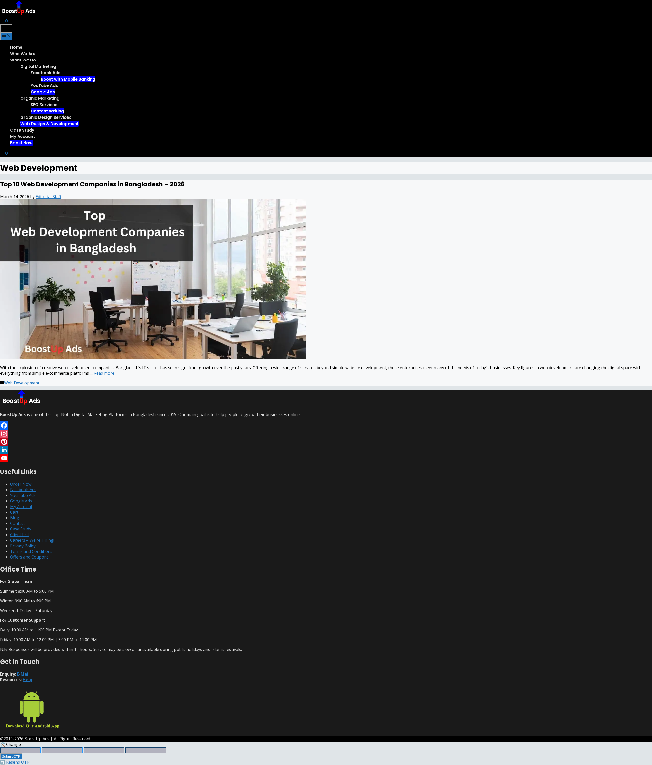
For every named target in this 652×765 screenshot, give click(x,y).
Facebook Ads (45, 73)
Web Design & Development (49, 124)
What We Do (23, 60)
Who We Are (22, 54)
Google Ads (43, 92)
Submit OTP (11, 756)
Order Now (20, 484)
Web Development (21, 383)
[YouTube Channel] (326, 458)
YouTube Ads (44, 85)
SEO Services (44, 105)
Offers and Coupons (29, 557)
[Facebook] (326, 425)
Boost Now (21, 143)
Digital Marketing (38, 66)
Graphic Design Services (45, 117)
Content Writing (47, 111)
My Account (22, 136)
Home (16, 47)
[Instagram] (326, 434)
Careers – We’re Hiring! (32, 540)
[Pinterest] (326, 442)
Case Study (22, 130)
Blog (14, 518)
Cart (14, 512)
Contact (17, 523)
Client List (19, 534)
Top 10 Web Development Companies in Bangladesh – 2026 (92, 184)
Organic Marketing (39, 98)
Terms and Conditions (31, 551)
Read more (104, 373)
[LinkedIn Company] (326, 450)
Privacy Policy (23, 546)
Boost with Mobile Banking (68, 79)
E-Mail (23, 674)
